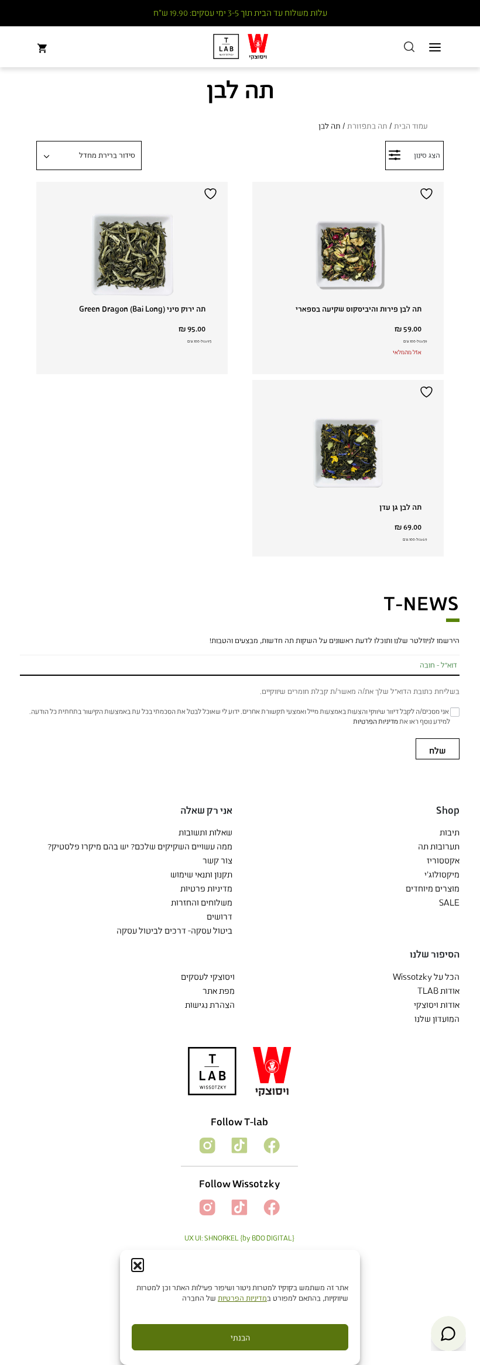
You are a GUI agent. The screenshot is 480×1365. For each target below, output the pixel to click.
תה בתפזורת (367, 125)
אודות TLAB (438, 990)
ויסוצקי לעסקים (208, 976)
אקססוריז (443, 860)
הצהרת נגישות (210, 1004)
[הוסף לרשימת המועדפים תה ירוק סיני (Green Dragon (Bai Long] (212, 193)
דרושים (219, 916)
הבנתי (240, 1337)
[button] (137, 1264)
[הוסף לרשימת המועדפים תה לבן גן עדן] (428, 392)
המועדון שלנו (437, 1018)
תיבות (450, 832)
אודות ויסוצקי (437, 1004)
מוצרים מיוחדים (433, 888)
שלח (437, 750)
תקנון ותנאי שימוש (201, 874)
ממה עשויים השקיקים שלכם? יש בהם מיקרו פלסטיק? (139, 846)
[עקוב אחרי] (271, 1144)
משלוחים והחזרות (201, 902)
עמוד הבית (411, 125)
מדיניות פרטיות (206, 888)
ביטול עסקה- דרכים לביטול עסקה (174, 930)
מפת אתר (219, 990)
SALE (449, 902)
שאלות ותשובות (205, 832)
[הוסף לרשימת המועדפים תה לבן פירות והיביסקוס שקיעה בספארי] (428, 193)
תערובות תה (439, 846)
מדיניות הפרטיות (242, 1297)
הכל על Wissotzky (426, 976)
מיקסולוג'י (442, 874)
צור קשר (217, 860)
